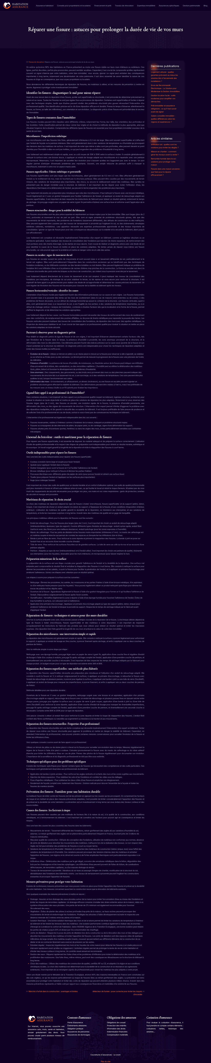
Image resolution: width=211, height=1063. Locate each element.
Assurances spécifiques (169, 5)
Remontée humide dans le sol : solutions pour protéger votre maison (164, 162)
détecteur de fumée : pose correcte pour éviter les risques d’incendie (117, 993)
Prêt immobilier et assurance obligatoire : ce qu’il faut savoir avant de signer (163, 108)
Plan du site (105, 1061)
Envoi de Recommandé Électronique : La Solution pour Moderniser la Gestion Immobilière (165, 88)
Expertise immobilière (146, 5)
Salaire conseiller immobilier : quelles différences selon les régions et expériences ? (163, 119)
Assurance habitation (44, 5)
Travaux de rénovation (124, 5)
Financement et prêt (102, 5)
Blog (205, 5)
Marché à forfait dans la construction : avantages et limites (53, 991)
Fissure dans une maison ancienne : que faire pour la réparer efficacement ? (166, 172)
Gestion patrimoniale (191, 5)
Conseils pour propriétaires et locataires (74, 5)
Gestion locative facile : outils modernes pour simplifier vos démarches (163, 98)
